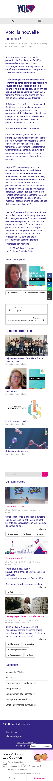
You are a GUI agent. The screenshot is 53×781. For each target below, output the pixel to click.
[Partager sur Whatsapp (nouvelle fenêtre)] (49, 289)
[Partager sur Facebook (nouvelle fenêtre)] (49, 275)
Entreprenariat (12, 688)
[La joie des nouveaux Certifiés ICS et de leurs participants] (26, 345)
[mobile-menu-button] (39, 20)
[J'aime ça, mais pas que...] (26, 438)
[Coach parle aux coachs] (26, 408)
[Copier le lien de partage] (49, 298)
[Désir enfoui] (26, 378)
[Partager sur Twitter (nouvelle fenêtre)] (49, 280)
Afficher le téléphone (26, 742)
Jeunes (9, 677)
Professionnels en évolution (18, 683)
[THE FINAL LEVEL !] (26, 495)
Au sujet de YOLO (13, 672)
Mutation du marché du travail (19, 705)
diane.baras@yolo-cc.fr (26, 745)
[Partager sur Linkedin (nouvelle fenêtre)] (49, 284)
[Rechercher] (45, 474)
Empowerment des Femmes (18, 694)
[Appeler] (13, 21)
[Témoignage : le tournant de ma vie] (26, 605)
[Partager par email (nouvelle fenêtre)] (49, 293)
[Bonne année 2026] (26, 547)
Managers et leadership (16, 699)
